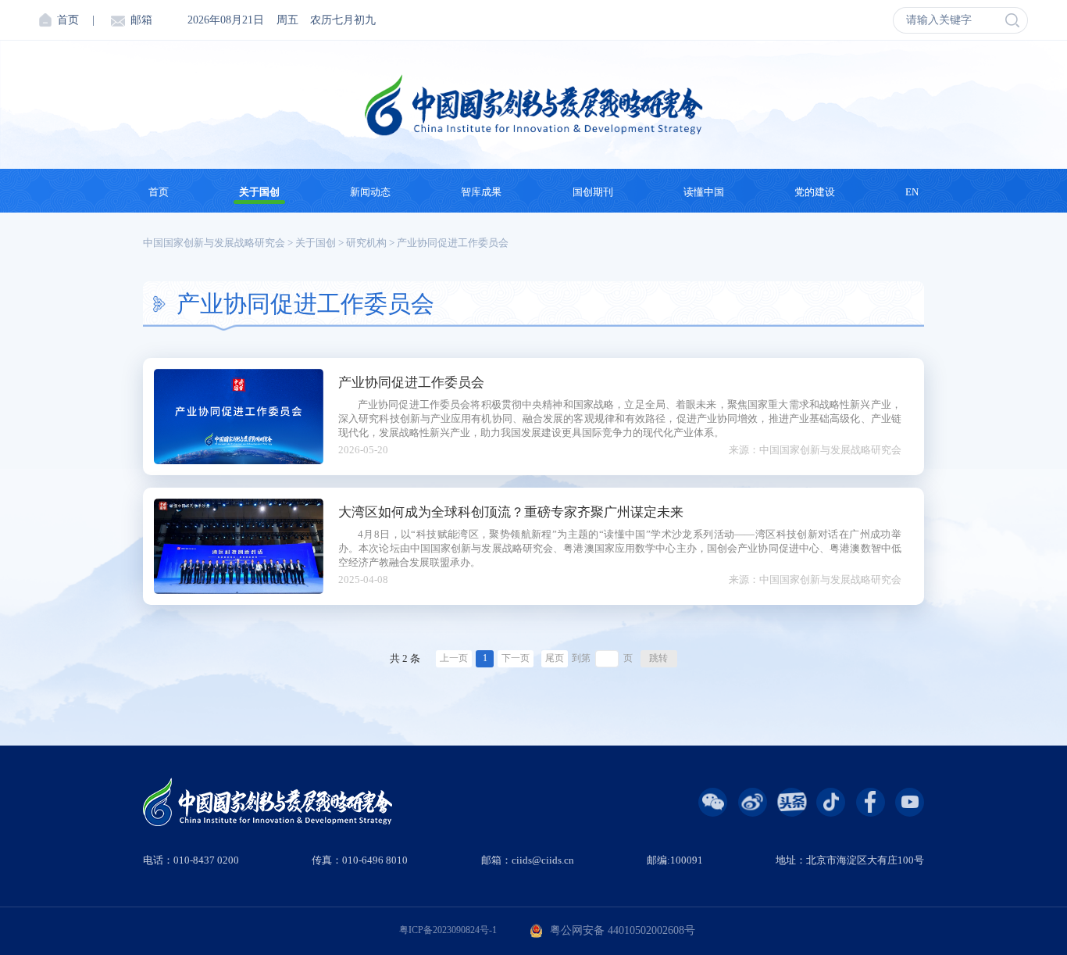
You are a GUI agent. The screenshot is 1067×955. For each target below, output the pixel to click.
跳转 (658, 658)
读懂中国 (703, 192)
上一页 (454, 658)
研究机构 (366, 243)
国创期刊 (593, 192)
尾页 (554, 658)
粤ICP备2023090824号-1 (448, 930)
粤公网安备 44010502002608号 (622, 930)
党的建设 (814, 192)
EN (912, 192)
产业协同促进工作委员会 (453, 243)
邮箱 (141, 20)
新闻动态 (370, 192)
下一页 (515, 658)
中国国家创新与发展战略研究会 (214, 243)
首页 (68, 20)
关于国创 (259, 192)
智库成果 (481, 192)
